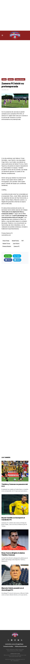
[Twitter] (8, 640)
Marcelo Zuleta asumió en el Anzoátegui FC (13, 589)
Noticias (10, 79)
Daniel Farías (15, 240)
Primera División (19, 79)
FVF (22, 240)
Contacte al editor (8, 646)
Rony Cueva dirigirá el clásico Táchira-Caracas (13, 554)
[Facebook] (11, 640)
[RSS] (21, 640)
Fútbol (4, 79)
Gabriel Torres (6, 243)
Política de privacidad (21, 646)
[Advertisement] (15, 15)
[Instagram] (15, 640)
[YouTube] (18, 640)
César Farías (6, 240)
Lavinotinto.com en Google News (14, 644)
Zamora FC (16, 246)
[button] (2, 35)
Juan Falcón (16, 243)
